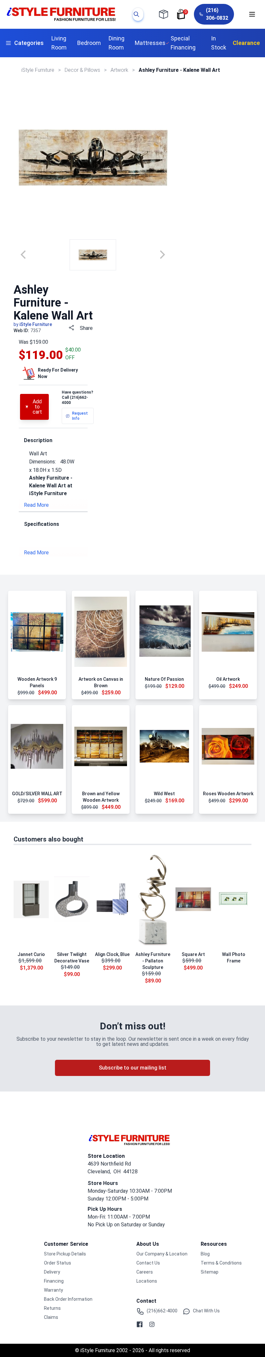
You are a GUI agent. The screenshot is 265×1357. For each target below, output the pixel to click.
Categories (29, 42)
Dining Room (116, 43)
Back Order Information (68, 1299)
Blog (205, 1253)
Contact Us (148, 1262)
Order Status (57, 1262)
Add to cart (37, 406)
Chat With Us (206, 1310)
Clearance (246, 42)
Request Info (80, 416)
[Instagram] (152, 1324)
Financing (54, 1281)
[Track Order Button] (163, 14)
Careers (144, 1272)
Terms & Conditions (221, 1262)
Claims (51, 1317)
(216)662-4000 (162, 1310)
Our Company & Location (161, 1253)
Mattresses (150, 42)
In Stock (218, 43)
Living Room (59, 43)
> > (83, 70)
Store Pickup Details (65, 1253)
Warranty (53, 1290)
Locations (146, 1281)
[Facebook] (139, 1324)
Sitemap (209, 1272)
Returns (52, 1308)
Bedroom (89, 42)
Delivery (52, 1272)
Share (86, 328)
